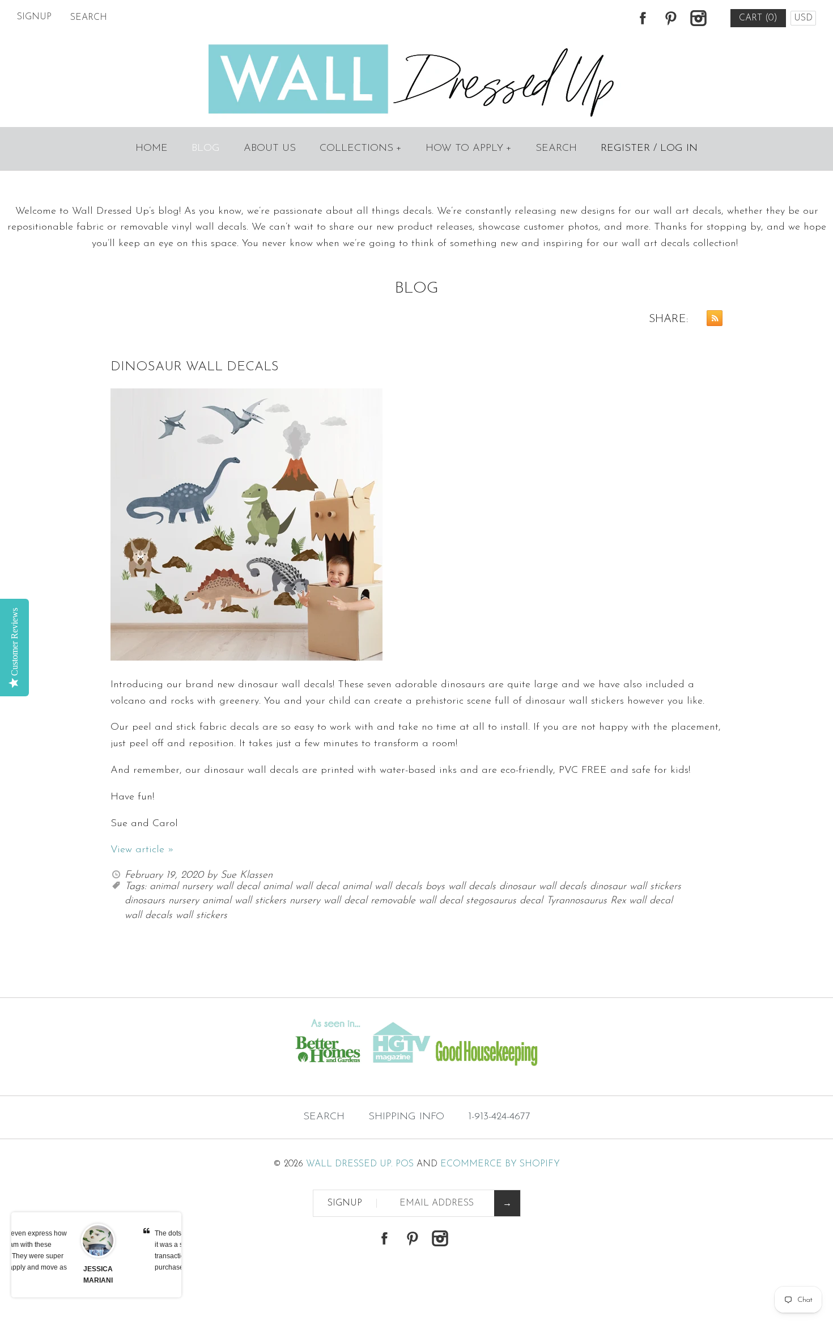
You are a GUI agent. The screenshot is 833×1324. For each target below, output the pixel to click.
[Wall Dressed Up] (417, 45)
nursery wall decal (328, 901)
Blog (206, 148)
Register (625, 148)
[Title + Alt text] (143, 1073)
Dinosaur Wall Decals (194, 367)
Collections (361, 148)
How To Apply (469, 148)
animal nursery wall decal (205, 887)
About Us (270, 148)
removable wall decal (416, 901)
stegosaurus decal (504, 901)
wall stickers (201, 916)
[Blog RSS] (711, 321)
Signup (34, 17)
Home (151, 148)
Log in (679, 148)
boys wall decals (461, 887)
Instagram (698, 18)
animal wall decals (382, 887)
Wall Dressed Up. (349, 1164)
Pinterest (670, 18)
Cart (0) (758, 18)
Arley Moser (144, 1269)
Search (556, 148)
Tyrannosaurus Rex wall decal (609, 901)
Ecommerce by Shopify (500, 1164)
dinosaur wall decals (542, 887)
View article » (142, 850)
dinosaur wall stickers (635, 887)
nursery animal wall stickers (227, 901)
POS (405, 1164)
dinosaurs (145, 901)
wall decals (148, 916)
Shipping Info (406, 1117)
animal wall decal (301, 887)
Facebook (642, 18)
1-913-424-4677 (499, 1117)
